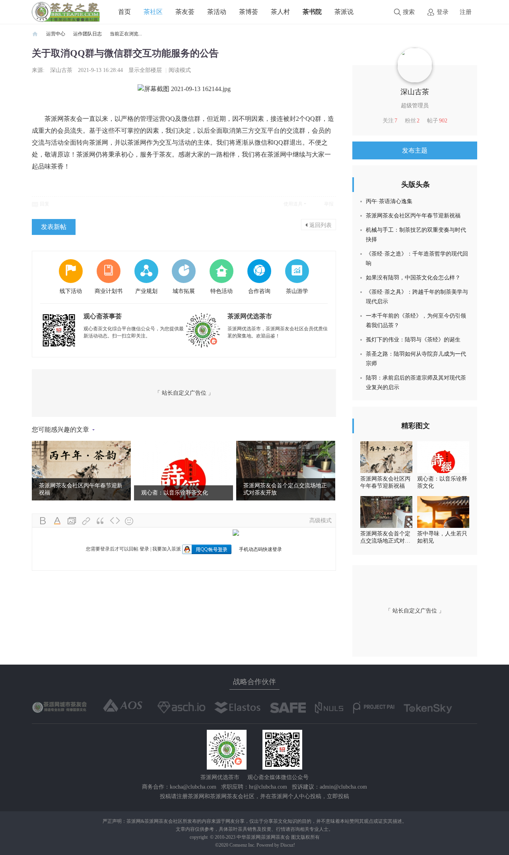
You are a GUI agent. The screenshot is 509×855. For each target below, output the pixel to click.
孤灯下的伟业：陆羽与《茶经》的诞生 (413, 340)
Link (86, 521)
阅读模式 (180, 70)
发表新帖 (53, 226)
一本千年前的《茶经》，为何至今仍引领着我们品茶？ (416, 320)
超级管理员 (415, 106)
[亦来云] (237, 707)
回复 (44, 204)
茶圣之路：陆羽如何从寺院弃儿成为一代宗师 (416, 358)
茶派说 (344, 11)
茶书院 (312, 11)
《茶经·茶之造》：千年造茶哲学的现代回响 (417, 258)
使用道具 (293, 204)
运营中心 (55, 34)
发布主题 (414, 150)
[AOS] (123, 705)
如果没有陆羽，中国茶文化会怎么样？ (413, 278)
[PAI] (373, 707)
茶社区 (153, 11)
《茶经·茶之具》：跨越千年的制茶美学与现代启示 (417, 296)
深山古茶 (61, 70)
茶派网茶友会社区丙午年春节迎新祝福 (413, 216)
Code (115, 521)
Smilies (129, 521)
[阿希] (181, 707)
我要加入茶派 (166, 549)
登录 (443, 12)
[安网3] (288, 707)
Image (72, 521)
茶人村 (280, 11)
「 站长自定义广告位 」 (184, 393)
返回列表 (320, 225)
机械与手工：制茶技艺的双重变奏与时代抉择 (416, 234)
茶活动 (216, 11)
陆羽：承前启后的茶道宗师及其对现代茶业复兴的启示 (416, 382)
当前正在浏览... (126, 34)
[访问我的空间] (414, 65)
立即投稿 (338, 796)
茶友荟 (184, 11)
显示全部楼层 (145, 70)
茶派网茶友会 (35, 34)
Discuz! (287, 845)
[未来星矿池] (60, 706)
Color (57, 521)
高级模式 (320, 520)
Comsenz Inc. (242, 845)
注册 (466, 12)
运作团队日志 (87, 34)
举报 (329, 204)
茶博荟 (248, 11)
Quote (100, 521)
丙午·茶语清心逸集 (389, 201)
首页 (124, 11)
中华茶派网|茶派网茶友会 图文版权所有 (278, 837)
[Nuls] (329, 707)
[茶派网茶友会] (66, 11)
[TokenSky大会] (428, 708)
